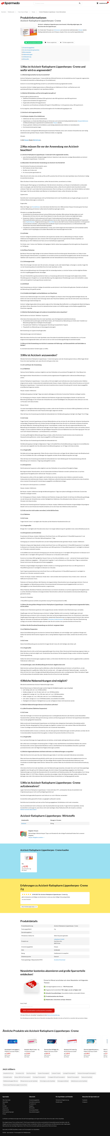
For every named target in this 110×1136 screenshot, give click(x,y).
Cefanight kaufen (7, 1077)
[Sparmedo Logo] (10, 3)
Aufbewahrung (27, 56)
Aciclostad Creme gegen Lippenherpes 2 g (12, 1049)
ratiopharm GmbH (59, 939)
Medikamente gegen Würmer (10, 1081)
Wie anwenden (27, 52)
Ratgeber (31, 1106)
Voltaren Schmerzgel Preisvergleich (87, 1073)
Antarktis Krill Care (8, 1073)
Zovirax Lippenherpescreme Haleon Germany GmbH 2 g (92, 1049)
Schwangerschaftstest (63, 1081)
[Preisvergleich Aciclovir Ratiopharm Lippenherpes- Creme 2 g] (29, 857)
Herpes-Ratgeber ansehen (35, 837)
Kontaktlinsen (36, 207)
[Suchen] (79, 3)
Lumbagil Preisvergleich (69, 1073)
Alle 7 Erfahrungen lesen (28, 906)
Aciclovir (23, 823)
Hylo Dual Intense (30, 1073)
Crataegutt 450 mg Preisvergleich (56, 1077)
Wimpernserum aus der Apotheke (29, 1081)
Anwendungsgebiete (28, 47)
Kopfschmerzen (30, 222)
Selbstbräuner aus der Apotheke (79, 1081)
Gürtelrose (36, 140)
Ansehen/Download (59, 960)
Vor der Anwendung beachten (31, 50)
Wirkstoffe (26, 59)
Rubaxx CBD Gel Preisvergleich (22, 1077)
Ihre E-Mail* (23, 1003)
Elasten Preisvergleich (43, 1073)
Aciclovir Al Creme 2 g (70, 1049)
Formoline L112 (20, 1073)
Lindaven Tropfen (56, 1073)
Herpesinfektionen (83, 121)
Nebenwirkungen (27, 54)
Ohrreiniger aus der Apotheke (47, 1081)
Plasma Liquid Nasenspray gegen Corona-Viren (15, 1085)
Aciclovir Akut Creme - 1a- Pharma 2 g (32, 1049)
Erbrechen (51, 619)
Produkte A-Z (32, 1104)
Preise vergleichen (52, 42)
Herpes (81, 30)
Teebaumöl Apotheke (86, 1077)
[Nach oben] (106, 1132)
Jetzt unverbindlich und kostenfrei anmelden (37, 1010)
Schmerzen (57, 30)
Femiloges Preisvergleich (39, 1077)
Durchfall (51, 222)
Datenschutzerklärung (53, 1015)
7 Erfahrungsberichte (67, 42)
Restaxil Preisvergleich (73, 1077)
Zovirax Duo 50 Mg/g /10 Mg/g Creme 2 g (52, 1049)
